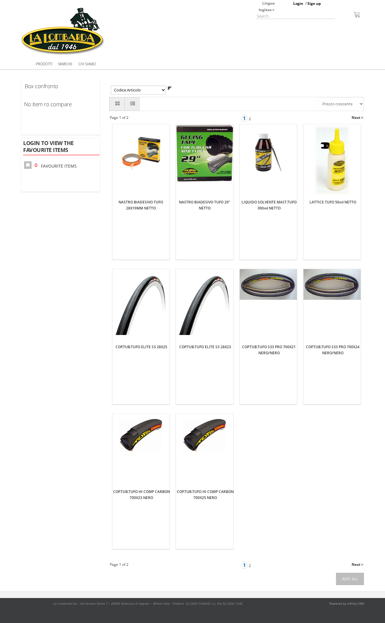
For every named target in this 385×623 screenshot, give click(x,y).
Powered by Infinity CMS (346, 603)
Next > (357, 117)
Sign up (314, 3)
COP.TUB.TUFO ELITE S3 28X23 (205, 346)
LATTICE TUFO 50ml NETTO (333, 202)
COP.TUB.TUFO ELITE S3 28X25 (141, 346)
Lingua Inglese (267, 6)
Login (298, 3)
